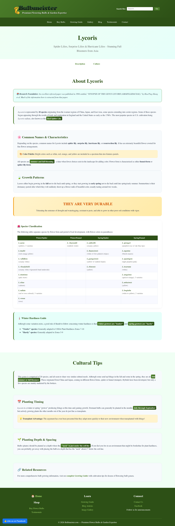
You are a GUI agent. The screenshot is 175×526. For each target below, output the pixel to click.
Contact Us (138, 502)
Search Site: (121, 8)
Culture (96, 63)
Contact (125, 22)
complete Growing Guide (77, 475)
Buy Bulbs (61, 22)
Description (80, 63)
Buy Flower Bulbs (36, 508)
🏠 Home (36, 496)
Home (49, 22)
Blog (100, 22)
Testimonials (112, 22)
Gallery (90, 22)
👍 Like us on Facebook (14, 521)
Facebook (138, 505)
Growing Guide (76, 22)
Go (157, 9)
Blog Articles (87, 505)
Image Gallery (87, 509)
